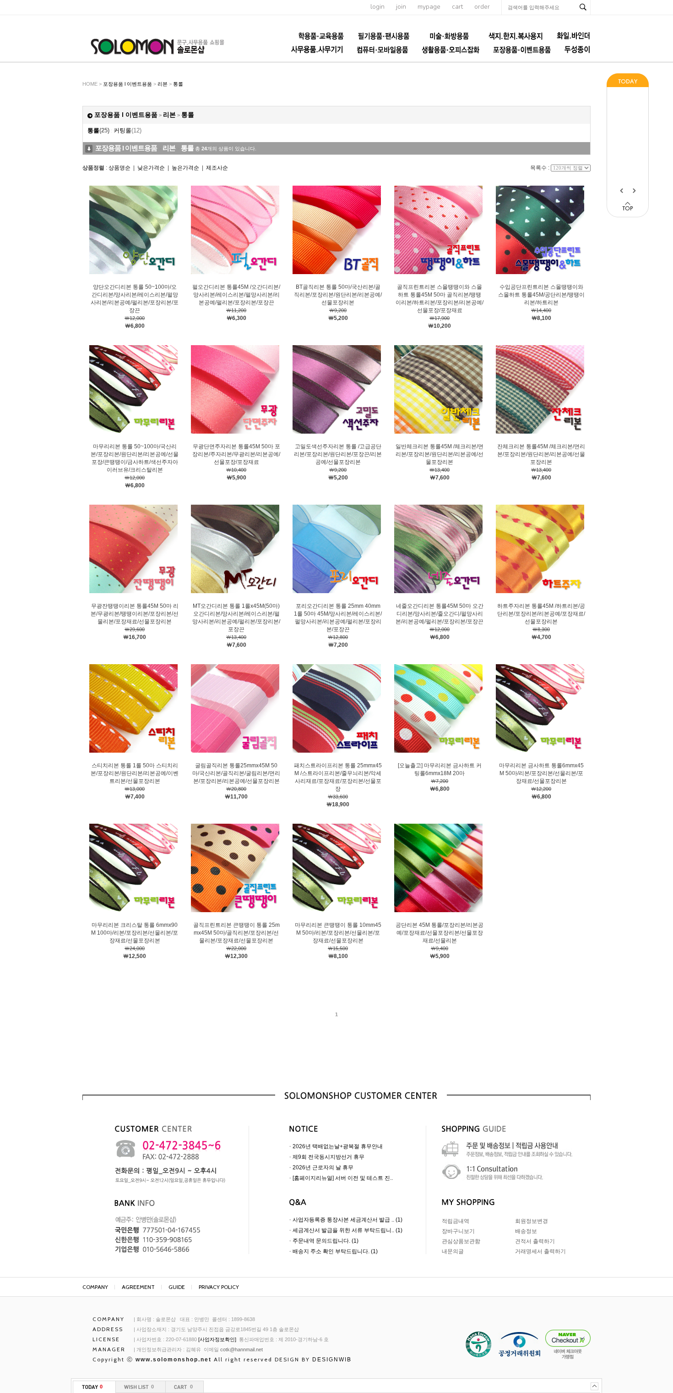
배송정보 (526, 1231)
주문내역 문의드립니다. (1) (325, 1241)
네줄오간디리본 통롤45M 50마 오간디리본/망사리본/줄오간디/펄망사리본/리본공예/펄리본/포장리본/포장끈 (439, 614)
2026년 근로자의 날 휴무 (323, 1167)
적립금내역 (455, 1221)
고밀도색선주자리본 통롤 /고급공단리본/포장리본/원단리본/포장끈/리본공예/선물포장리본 (338, 454)
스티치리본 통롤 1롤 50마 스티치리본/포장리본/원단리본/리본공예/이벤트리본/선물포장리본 (135, 773)
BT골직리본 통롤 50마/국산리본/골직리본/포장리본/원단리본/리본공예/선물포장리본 (338, 295)
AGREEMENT (138, 1286)
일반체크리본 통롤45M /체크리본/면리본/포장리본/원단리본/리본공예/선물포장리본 (439, 454)
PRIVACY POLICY (219, 1286)
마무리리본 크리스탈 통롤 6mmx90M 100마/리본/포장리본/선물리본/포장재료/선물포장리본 (134, 933)
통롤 (178, 84)
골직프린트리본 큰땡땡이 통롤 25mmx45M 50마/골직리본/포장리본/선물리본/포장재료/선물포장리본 (236, 933)
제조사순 (217, 168)
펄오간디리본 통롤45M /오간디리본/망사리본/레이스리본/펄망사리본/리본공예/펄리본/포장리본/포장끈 (236, 295)
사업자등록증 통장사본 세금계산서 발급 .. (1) (347, 1220)
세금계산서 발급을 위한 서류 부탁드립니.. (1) (347, 1230)
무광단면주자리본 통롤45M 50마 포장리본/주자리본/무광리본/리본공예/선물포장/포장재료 (236, 454)
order (482, 6)
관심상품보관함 (461, 1241)
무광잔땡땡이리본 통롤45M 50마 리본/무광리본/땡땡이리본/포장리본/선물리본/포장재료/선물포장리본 (135, 614)
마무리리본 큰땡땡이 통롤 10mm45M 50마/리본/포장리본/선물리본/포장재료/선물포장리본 (338, 933)
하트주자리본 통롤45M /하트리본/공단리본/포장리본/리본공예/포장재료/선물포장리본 (541, 614)
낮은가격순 (151, 168)
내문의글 (453, 1251)
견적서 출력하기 (535, 1241)
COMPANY (95, 1286)
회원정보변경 (531, 1221)
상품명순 (119, 168)
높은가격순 (185, 168)
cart (457, 6)
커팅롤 (127, 130)
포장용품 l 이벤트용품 (127, 84)
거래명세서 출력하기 (540, 1251)
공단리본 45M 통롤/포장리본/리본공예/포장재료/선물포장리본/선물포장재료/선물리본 (439, 933)
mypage (429, 6)
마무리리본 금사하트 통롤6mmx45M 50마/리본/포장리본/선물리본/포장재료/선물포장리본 (541, 773)
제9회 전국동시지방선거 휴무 (328, 1157)
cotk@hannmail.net (241, 1349)
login (377, 6)
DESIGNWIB (332, 1359)
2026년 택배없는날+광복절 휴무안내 (338, 1146)
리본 (162, 84)
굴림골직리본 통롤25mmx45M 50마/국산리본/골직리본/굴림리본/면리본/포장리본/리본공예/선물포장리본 (236, 773)
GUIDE (176, 1286)
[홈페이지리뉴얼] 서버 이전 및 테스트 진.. (343, 1178)
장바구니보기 (458, 1231)
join (401, 6)
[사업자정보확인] (217, 1339)
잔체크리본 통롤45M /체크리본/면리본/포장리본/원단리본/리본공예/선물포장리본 (541, 454)
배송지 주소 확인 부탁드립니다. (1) (335, 1251)
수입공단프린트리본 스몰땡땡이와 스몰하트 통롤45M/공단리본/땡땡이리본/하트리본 (541, 295)
